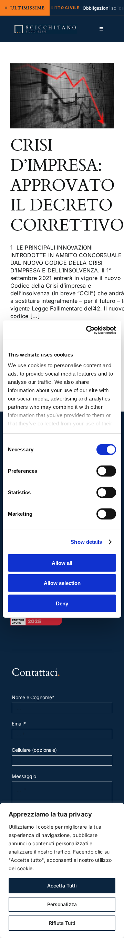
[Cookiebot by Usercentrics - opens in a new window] (87, 330)
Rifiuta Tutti (62, 923)
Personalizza (62, 904)
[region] (62, 870)
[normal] (45, 27)
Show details (86, 542)
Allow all (62, 563)
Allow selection (62, 583)
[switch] (106, 470)
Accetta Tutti (62, 886)
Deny (62, 603)
